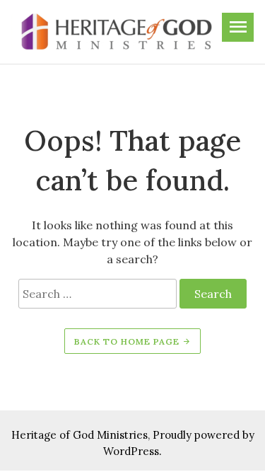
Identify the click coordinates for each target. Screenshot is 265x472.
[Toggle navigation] (237, 27)
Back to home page (128, 341)
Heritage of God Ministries (79, 435)
